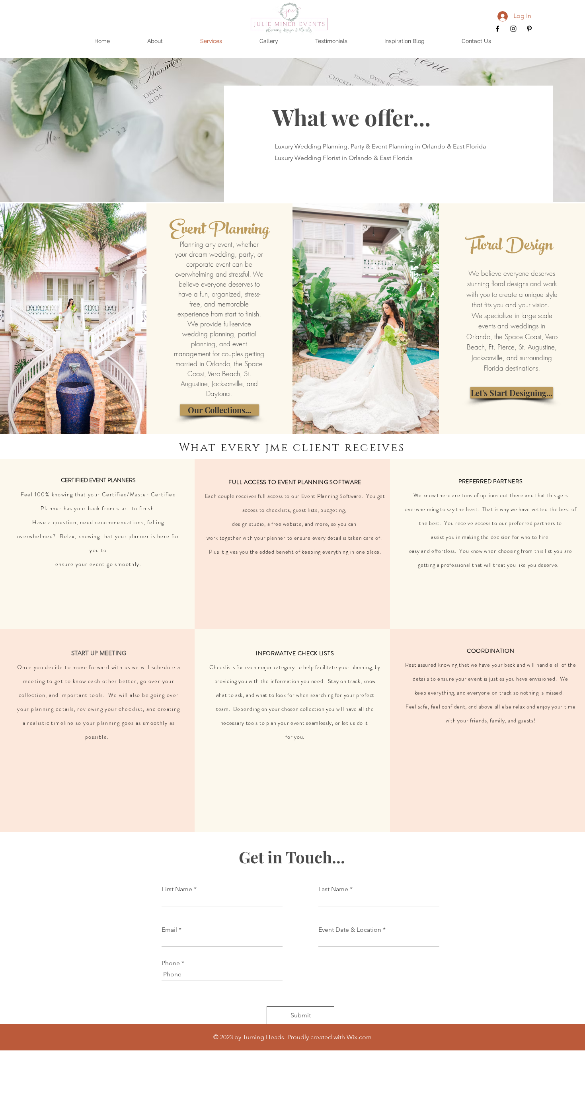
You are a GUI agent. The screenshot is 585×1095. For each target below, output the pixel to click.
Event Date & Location (349, 930)
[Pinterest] (529, 29)
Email (169, 930)
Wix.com (359, 1037)
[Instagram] (513, 29)
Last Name (333, 889)
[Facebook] (497, 29)
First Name (177, 889)
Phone (171, 963)
